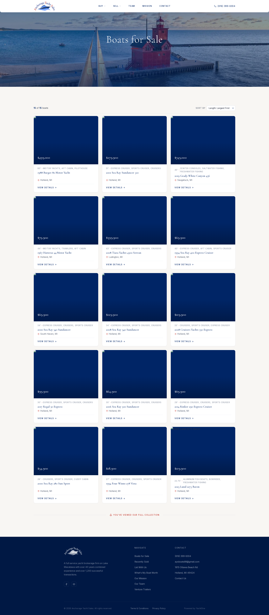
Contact (165, 6)
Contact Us (180, 578)
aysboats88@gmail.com (187, 561)
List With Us (140, 567)
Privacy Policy (159, 608)
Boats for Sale (141, 556)
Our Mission (140, 578)
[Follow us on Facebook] (66, 584)
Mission (147, 6)
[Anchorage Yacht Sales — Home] (44, 6)
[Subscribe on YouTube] (73, 584)
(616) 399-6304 (226, 6)
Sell (115, 6)
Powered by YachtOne (194, 608)
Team (131, 6)
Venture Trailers (142, 589)
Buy (101, 6)
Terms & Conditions (139, 608)
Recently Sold (141, 561)
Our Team (139, 584)
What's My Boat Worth (146, 572)
